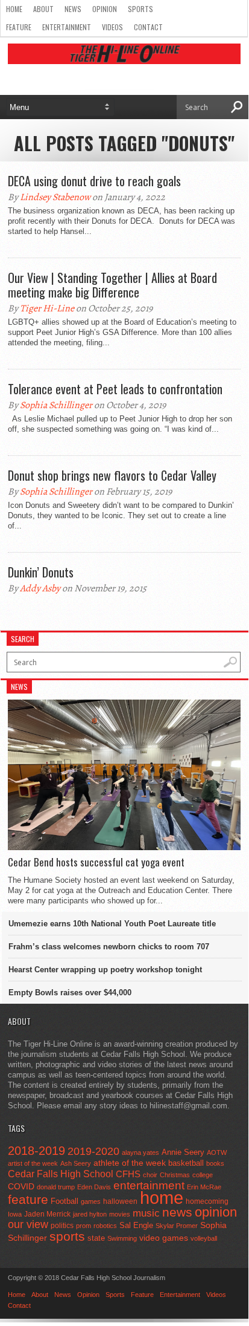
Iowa (15, 1214)
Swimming (122, 1238)
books (215, 1163)
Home (14, 9)
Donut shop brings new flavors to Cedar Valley (112, 475)
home (161, 1197)
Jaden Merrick (47, 1214)
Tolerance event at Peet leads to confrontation (115, 389)
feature (28, 1199)
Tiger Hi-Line (47, 308)
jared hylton (90, 1214)
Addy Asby (40, 588)
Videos (112, 27)
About (43, 9)
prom (83, 1225)
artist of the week (33, 1163)
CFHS (128, 1174)
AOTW (217, 1152)
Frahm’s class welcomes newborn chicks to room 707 (108, 946)
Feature (18, 27)
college (202, 1174)
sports (67, 1236)
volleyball (204, 1238)
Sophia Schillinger (56, 405)
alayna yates (140, 1152)
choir (150, 1174)
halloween (120, 1201)
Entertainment (66, 27)
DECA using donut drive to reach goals (94, 181)
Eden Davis (94, 1187)
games (91, 1201)
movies (119, 1214)
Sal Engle (136, 1225)
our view (28, 1224)
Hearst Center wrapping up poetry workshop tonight (105, 969)
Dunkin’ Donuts (41, 572)
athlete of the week (129, 1163)
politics (62, 1225)
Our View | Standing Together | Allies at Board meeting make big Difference (112, 284)
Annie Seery (183, 1152)
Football (64, 1201)
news (177, 1212)
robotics (105, 1225)
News (73, 9)
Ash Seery (75, 1163)
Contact (148, 27)
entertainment (148, 1185)
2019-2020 (93, 1151)
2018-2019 (36, 1150)
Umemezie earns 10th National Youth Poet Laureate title (112, 923)
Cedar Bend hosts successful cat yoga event (96, 862)
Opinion (104, 9)
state (96, 1238)
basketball (186, 1163)
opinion (216, 1212)
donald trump (56, 1187)
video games (163, 1238)
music (146, 1213)
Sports (140, 9)
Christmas (175, 1174)
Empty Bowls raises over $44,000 (69, 992)
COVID (21, 1186)
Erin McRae (204, 1187)
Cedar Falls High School (60, 1173)
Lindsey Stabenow (55, 197)
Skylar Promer (177, 1225)
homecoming (207, 1201)
